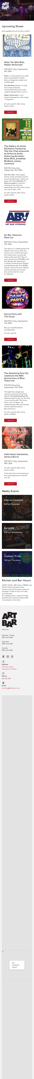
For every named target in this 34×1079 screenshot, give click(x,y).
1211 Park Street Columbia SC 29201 (9, 674)
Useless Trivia (12, 562)
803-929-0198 (6, 685)
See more (10, 112)
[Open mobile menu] (30, 6)
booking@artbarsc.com (11, 695)
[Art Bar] (5, 6)
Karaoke (9, 534)
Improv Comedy (13, 506)
